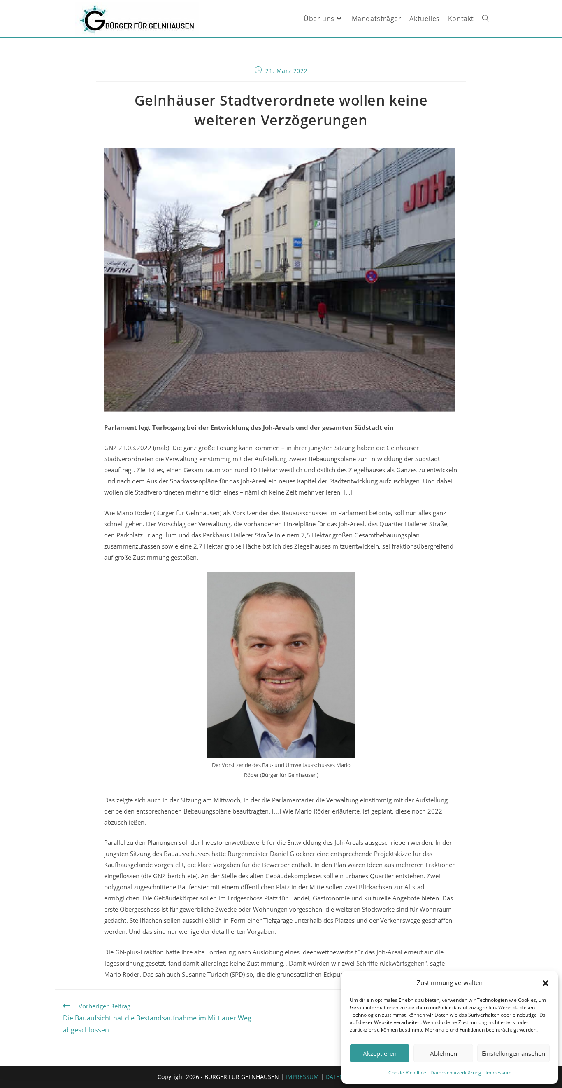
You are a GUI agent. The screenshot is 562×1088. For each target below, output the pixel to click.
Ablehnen (443, 1053)
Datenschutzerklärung (455, 1072)
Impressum (498, 1072)
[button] (545, 983)
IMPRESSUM (302, 1077)
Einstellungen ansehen (513, 1053)
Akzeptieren (380, 1053)
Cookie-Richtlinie (407, 1072)
